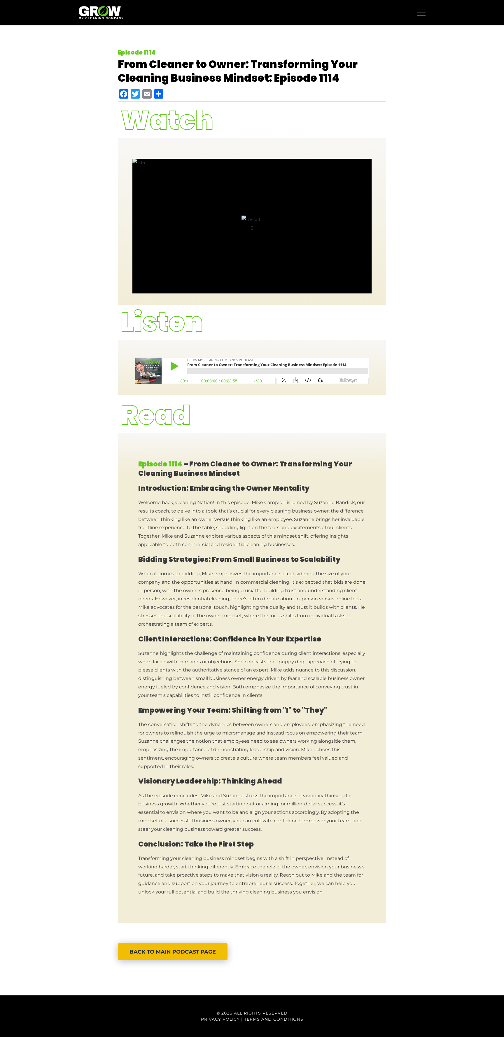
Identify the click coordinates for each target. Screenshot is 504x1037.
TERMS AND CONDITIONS (273, 1019)
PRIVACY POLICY (220, 1019)
